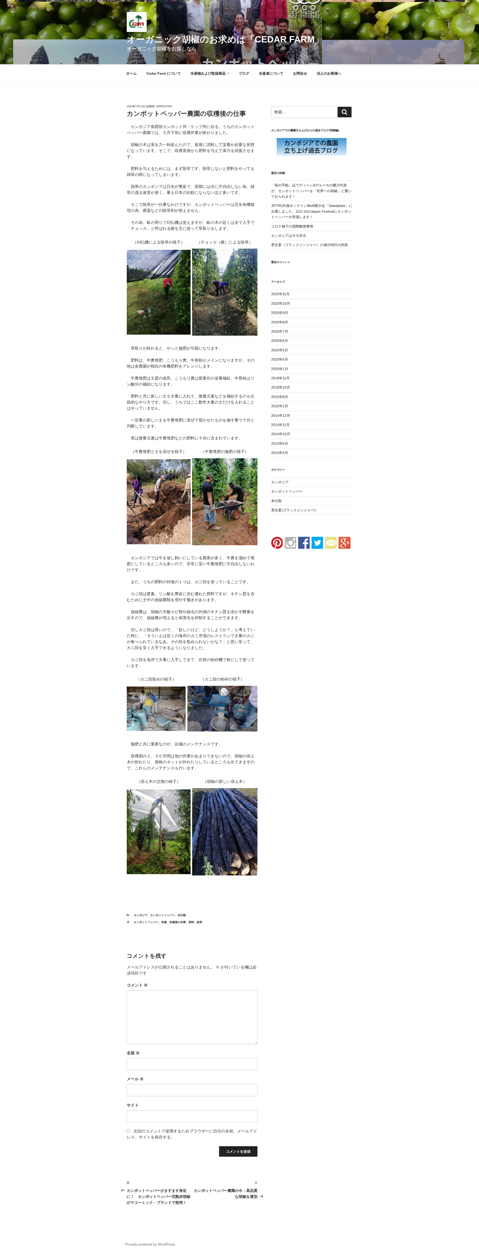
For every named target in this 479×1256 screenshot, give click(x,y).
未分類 (182, 915)
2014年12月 (280, 416)
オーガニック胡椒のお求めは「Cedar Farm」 (225, 39)
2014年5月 (279, 443)
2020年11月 (280, 294)
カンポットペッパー (162, 915)
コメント (137, 985)
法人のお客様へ (329, 73)
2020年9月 (279, 313)
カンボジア (140, 915)
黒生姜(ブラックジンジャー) (293, 510)
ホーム (131, 73)
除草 (199, 922)
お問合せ (300, 73)
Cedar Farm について (163, 73)
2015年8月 (279, 397)
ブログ (244, 73)
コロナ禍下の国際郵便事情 (292, 226)
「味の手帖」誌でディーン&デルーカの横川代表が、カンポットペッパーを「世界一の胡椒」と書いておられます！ (311, 190)
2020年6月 (279, 341)
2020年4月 (279, 359)
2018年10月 (280, 387)
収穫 (164, 922)
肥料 (191, 922)
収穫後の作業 (177, 922)
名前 (133, 1053)
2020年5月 (279, 350)
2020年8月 (279, 322)
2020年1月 (279, 369)
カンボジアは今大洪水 (288, 236)
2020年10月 (280, 303)
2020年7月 (279, 331)
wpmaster (164, 106)
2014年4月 (279, 453)
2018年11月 (280, 378)
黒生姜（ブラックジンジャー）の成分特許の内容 (309, 245)
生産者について (271, 73)
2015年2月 (279, 406)
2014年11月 (280, 425)
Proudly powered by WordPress (150, 1244)
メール (135, 1079)
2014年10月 (280, 434)
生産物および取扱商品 (208, 73)
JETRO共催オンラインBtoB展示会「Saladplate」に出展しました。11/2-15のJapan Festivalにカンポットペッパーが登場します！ (311, 211)
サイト (133, 1105)
